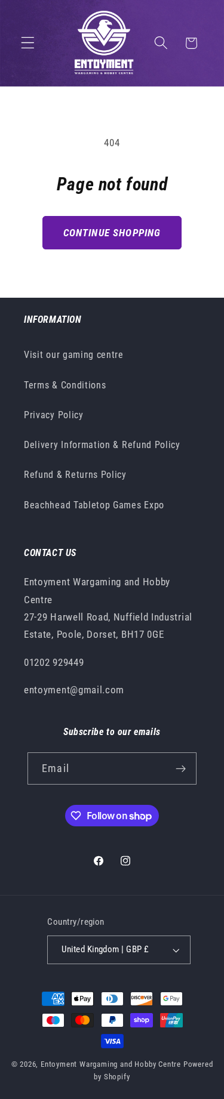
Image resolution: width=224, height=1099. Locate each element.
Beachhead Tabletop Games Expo (94, 505)
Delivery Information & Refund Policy (102, 444)
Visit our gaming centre (74, 354)
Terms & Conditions (65, 385)
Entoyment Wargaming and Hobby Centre (111, 1064)
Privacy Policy (54, 415)
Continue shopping (112, 233)
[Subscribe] (180, 768)
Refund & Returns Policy (75, 474)
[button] (28, 43)
